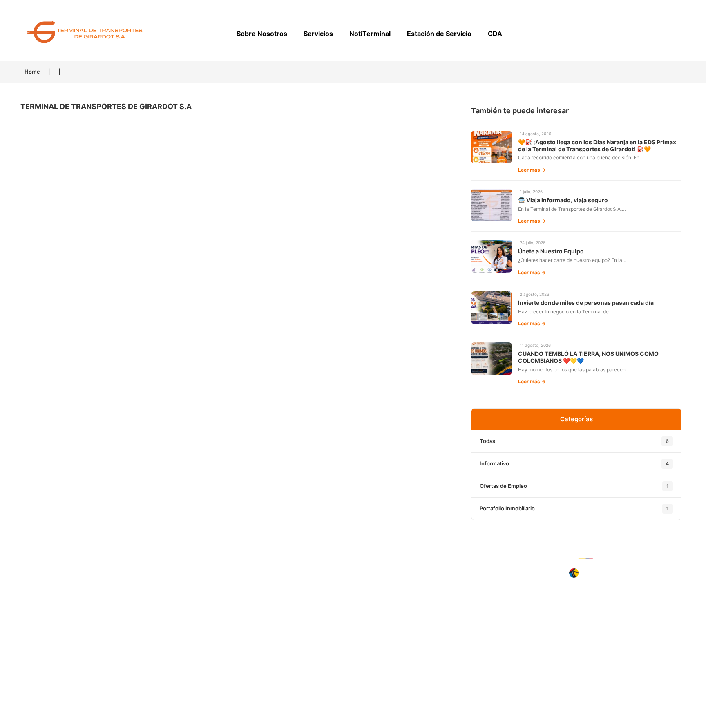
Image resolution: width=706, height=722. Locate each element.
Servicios (318, 33)
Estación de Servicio (439, 33)
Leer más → (532, 170)
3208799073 (135, 616)
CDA (495, 33)
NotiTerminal (370, 33)
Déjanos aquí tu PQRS (590, 591)
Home (32, 71)
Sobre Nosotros (262, 33)
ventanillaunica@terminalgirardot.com (116, 632)
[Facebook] (363, 603)
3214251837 (132, 601)
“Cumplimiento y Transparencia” (116, 648)
